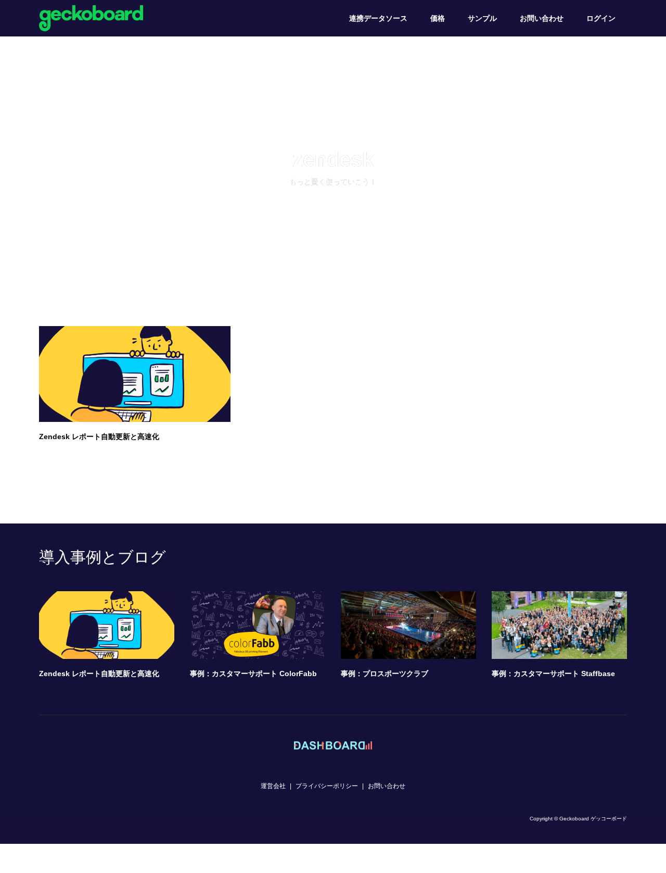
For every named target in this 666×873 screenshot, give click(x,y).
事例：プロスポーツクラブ (384, 673)
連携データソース (378, 18)
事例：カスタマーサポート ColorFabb (253, 673)
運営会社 (273, 786)
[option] (341, 637)
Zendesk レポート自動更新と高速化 (99, 436)
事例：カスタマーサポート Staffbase (553, 673)
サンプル (482, 18)
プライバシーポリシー (327, 786)
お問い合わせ (541, 18)
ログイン (601, 18)
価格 (437, 18)
